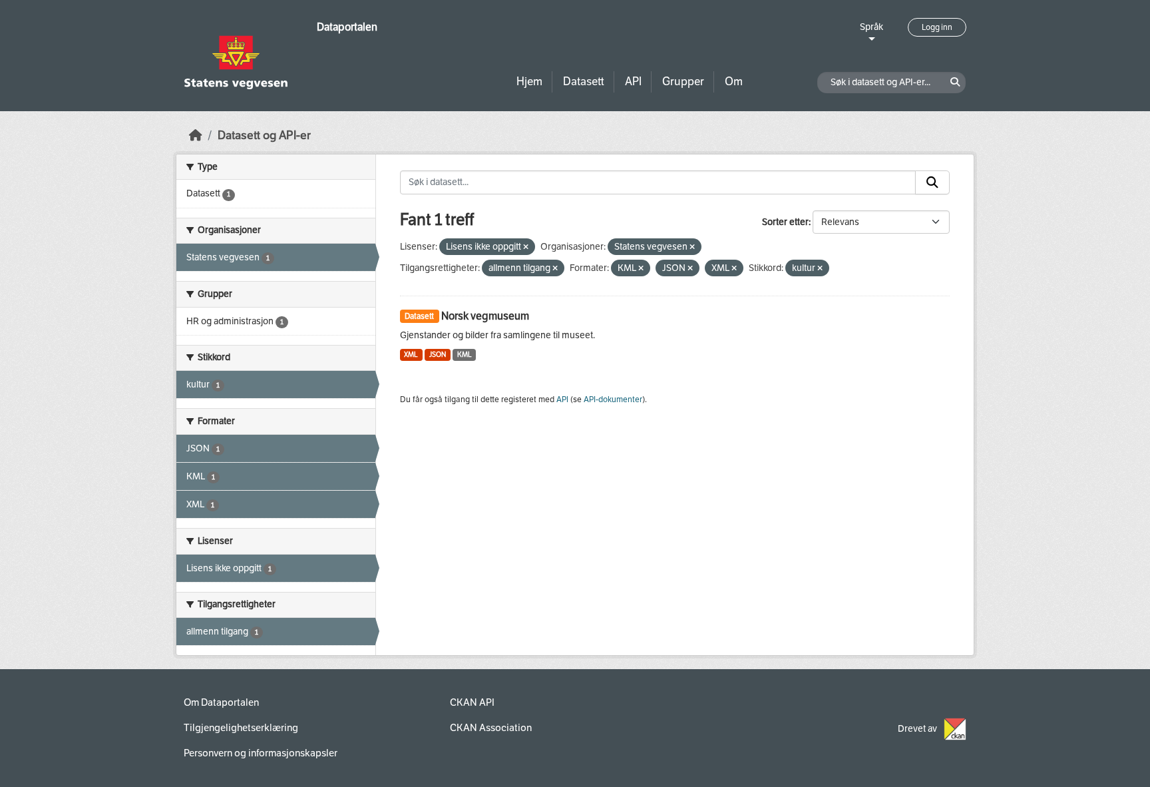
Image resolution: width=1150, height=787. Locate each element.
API (633, 82)
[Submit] (932, 182)
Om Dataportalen (221, 702)
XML (411, 354)
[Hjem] (195, 135)
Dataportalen (347, 27)
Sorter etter (785, 222)
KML (464, 354)
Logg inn (937, 27)
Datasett (583, 82)
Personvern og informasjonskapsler (260, 753)
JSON (437, 354)
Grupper (683, 82)
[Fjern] (525, 247)
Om (734, 82)
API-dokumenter (613, 399)
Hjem (529, 82)
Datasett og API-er (264, 135)
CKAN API (472, 702)
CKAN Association (491, 728)
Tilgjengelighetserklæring (241, 728)
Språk (871, 27)
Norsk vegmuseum (485, 316)
